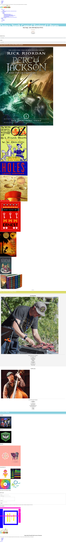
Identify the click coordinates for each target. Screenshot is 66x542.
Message (2, 500)
